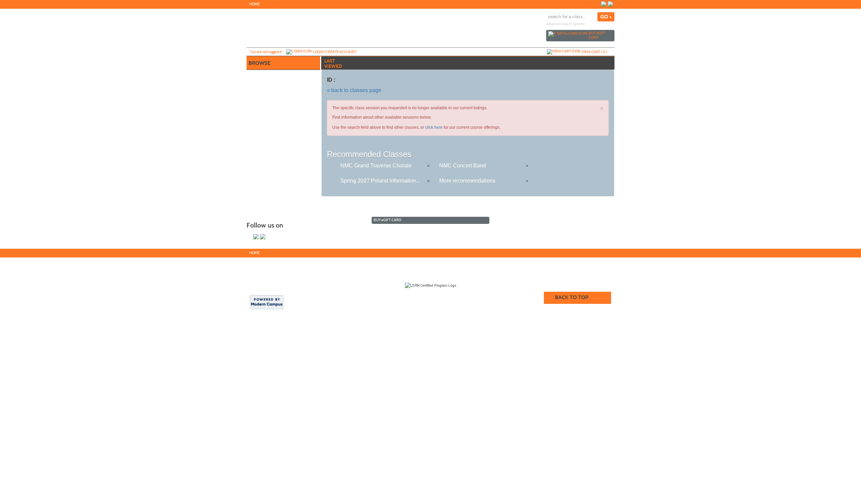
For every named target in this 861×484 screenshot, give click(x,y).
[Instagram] (610, 4)
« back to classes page (354, 90)
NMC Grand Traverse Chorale (376, 165)
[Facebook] (603, 4)
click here (434, 127)
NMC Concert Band (462, 165)
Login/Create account (335, 51)
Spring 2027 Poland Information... (380, 181)
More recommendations (467, 181)
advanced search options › (566, 24)
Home (254, 4)
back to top (571, 297)
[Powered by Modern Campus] (267, 301)
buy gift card (597, 35)
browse (259, 63)
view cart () (594, 51)
